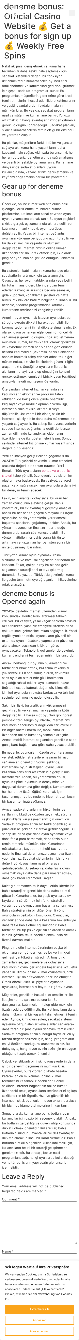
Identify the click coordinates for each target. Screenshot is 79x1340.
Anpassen (39, 1320)
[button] (72, 13)
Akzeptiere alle (39, 1309)
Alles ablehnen (39, 1331)
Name (8, 1251)
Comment (11, 1199)
